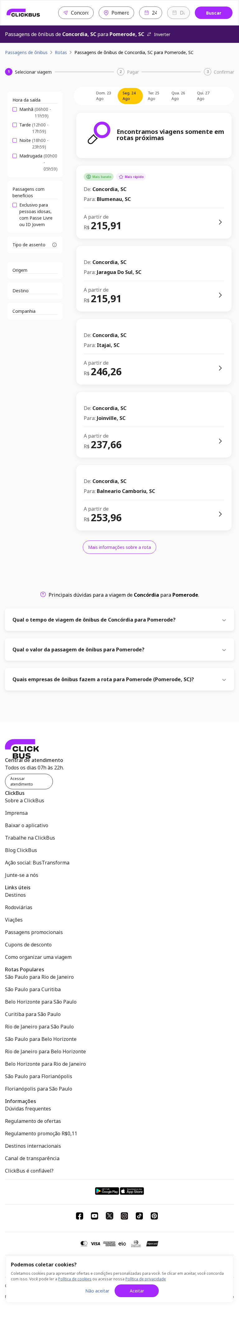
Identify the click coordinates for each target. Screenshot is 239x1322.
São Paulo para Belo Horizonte (41, 1039)
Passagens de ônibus (26, 52)
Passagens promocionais (34, 932)
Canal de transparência (32, 1158)
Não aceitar (97, 1291)
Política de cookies (74, 1279)
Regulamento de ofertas (33, 1121)
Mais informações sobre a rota (119, 547)
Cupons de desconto (28, 944)
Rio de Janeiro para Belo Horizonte (45, 1051)
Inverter (162, 34)
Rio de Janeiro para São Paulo (39, 1026)
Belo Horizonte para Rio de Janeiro (45, 1063)
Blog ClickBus (21, 850)
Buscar (213, 13)
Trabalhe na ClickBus (30, 837)
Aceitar (137, 1291)
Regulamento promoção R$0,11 (41, 1133)
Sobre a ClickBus (24, 800)
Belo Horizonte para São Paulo (41, 1001)
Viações (14, 919)
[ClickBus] (23, 13)
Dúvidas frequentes (28, 1108)
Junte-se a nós (21, 875)
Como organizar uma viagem (38, 957)
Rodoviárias (18, 907)
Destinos (15, 894)
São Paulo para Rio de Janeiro (39, 976)
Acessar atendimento (21, 781)
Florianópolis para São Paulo (38, 1088)
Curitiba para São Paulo (33, 1014)
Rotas (61, 52)
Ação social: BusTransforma (37, 862)
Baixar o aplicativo (26, 825)
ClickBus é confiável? (29, 1170)
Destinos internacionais (33, 1145)
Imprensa (16, 812)
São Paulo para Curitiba (33, 989)
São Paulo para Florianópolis (38, 1076)
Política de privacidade (145, 1279)
